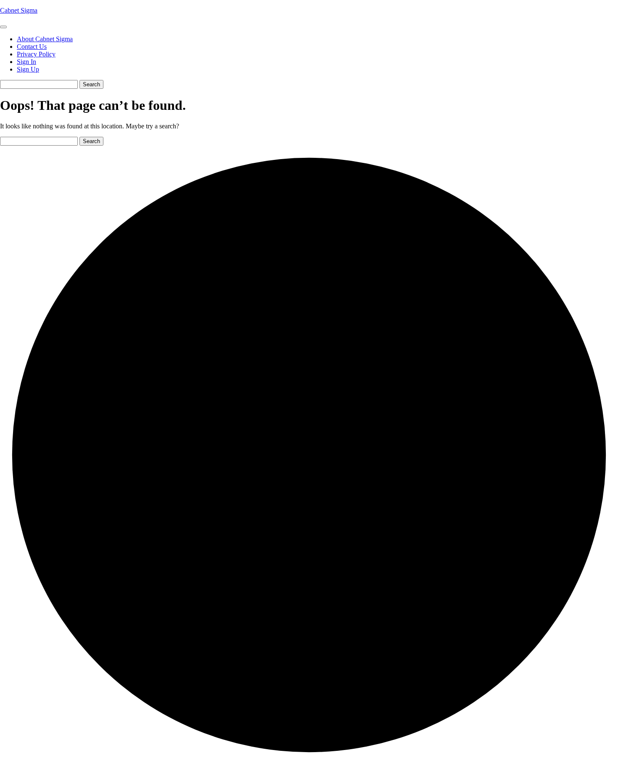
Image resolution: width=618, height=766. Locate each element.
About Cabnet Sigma (45, 39)
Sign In (26, 61)
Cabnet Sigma (18, 10)
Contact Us (32, 46)
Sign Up (28, 69)
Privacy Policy (36, 54)
